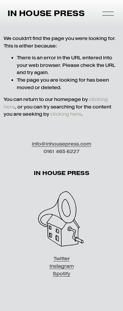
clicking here (65, 114)
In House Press (46, 13)
